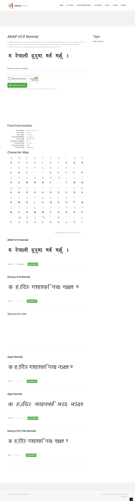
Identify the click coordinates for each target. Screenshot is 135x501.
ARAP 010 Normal (17, 239)
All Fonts (70, 5)
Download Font (18, 85)
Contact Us (125, 497)
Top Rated (98, 5)
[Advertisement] (67, 17)
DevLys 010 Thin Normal (21, 430)
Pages (126, 494)
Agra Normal (14, 393)
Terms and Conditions (117, 494)
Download (34, 264)
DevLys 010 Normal (18, 276)
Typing (115, 5)
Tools (107, 5)
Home (61, 5)
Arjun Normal (14, 356)
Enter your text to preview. (17, 68)
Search (123, 5)
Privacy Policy (105, 494)
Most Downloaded (84, 5)
